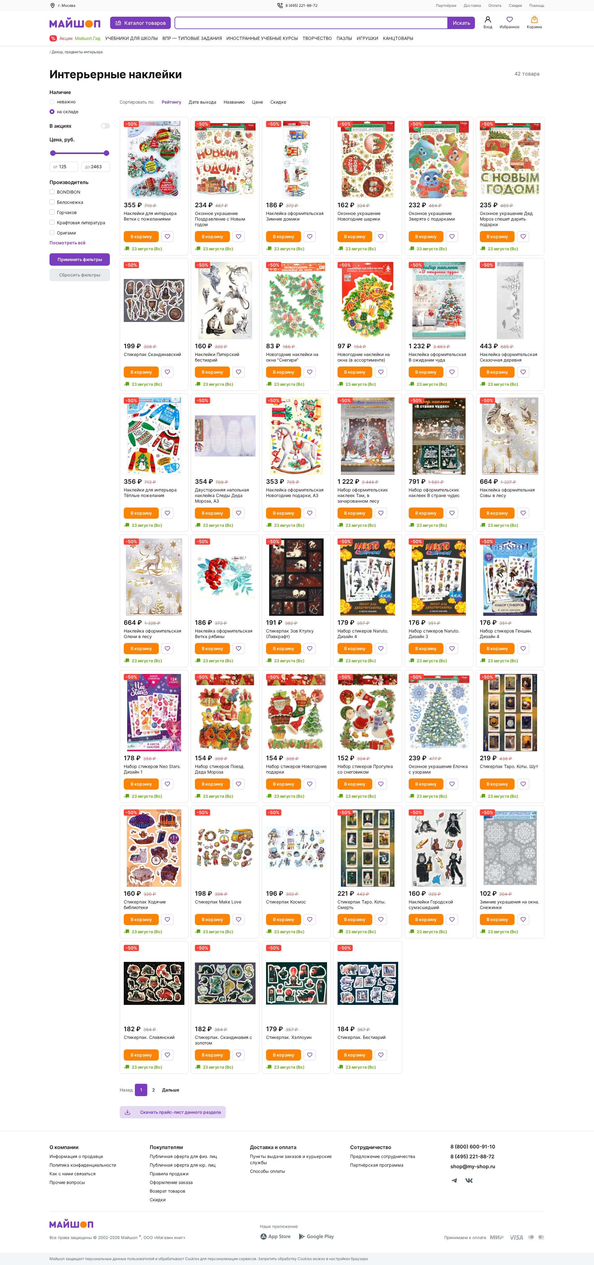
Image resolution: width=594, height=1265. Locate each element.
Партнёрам (446, 5)
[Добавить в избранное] (167, 236)
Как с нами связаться (73, 1173)
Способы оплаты (267, 1171)
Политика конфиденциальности (83, 1165)
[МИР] (497, 1237)
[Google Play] (316, 1236)
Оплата (495, 5)
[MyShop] (71, 1227)
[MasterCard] (531, 1237)
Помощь (536, 5)
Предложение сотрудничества (382, 1156)
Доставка (472, 5)
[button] (65, 192)
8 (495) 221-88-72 (301, 5)
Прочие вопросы (67, 1182)
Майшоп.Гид (88, 38)
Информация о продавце (76, 1156)
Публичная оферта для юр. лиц (183, 1165)
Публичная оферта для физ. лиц (183, 1156)
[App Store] (275, 1236)
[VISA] (516, 1237)
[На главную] (75, 23)
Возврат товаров (167, 1191)
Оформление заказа (171, 1182)
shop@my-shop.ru (472, 1166)
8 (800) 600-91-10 (472, 1146)
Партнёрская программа (376, 1165)
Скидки (515, 5)
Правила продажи (169, 1173)
